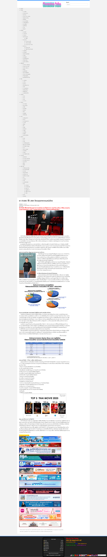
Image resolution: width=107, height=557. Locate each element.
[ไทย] (92, 555)
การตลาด (25, 204)
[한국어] (84, 555)
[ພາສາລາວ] (97, 555)
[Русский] (86, 555)
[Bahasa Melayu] (94, 555)
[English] (71, 555)
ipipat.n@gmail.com (82, 543)
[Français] (80, 555)
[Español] (88, 555)
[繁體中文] (78, 555)
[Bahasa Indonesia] (90, 555)
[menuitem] (22, 8)
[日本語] (82, 555)
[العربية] (73, 555)
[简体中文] (75, 555)
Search (67, 2)
